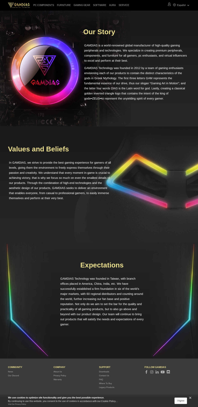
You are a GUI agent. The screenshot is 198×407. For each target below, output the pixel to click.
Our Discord (13, 375)
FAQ (101, 379)
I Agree (180, 400)
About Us (57, 371)
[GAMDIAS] (20, 5)
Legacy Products (106, 387)
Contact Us (104, 375)
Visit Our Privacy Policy (17, 404)
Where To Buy (105, 383)
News (10, 371)
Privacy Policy (59, 375)
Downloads (104, 371)
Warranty (57, 379)
